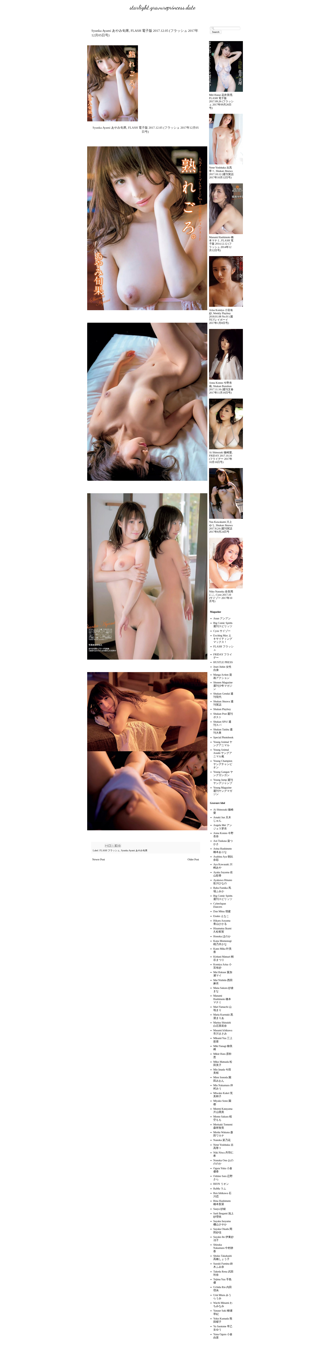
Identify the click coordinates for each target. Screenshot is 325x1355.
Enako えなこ (221, 916)
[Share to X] (113, 845)
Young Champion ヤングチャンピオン (222, 764)
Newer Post (98, 859)
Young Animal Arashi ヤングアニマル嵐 (222, 753)
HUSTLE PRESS (223, 662)
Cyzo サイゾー (222, 630)
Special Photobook (223, 737)
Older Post (193, 859)
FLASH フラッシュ (110, 850)
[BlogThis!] (109, 845)
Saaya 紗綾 (219, 1208)
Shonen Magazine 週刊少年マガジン (223, 685)
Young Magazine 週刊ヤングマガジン (222, 790)
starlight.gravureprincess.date (162, 7)
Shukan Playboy (222, 709)
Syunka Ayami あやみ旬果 (134, 850)
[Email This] (106, 845)
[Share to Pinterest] (119, 845)
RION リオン (221, 1183)
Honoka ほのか (222, 936)
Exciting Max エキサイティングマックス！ (222, 638)
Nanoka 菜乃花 (222, 1140)
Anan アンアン (222, 618)
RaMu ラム (219, 1188)
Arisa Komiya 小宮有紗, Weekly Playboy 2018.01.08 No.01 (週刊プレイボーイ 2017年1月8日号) (221, 317)
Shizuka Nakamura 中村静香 (223, 1248)
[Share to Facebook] (116, 845)
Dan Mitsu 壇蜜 (222, 911)
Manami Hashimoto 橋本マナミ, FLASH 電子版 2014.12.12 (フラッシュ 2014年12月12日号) (221, 244)
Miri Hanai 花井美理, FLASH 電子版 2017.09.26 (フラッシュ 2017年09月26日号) (221, 101)
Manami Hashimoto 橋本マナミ (222, 999)
